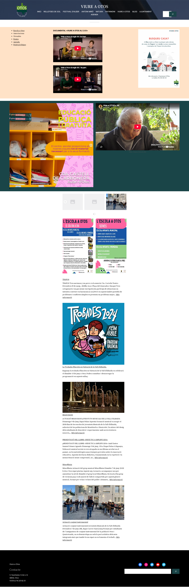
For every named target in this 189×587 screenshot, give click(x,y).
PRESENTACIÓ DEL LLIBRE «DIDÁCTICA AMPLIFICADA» (85, 439)
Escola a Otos (18, 30)
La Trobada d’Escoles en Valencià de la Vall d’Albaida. (85, 367)
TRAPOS (66, 279)
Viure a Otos (14, 564)
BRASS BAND (68, 415)
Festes (16, 39)
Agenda (16, 42)
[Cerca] (172, 14)
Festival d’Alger (19, 44)
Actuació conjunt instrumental (75, 522)
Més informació (78, 433)
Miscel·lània (67, 464)
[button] (91, 145)
